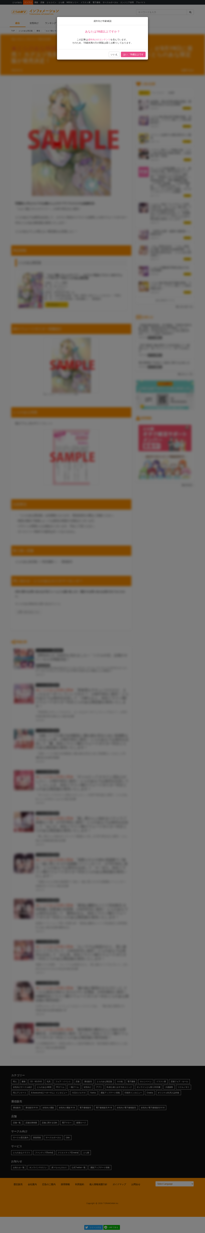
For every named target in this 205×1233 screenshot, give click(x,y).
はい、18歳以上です (133, 54)
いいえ (114, 54)
